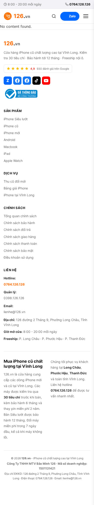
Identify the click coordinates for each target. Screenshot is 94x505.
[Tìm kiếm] (53, 16)
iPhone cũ (11, 126)
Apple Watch (13, 161)
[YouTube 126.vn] (46, 81)
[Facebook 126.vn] (17, 81)
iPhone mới (12, 133)
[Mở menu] (85, 16)
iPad (7, 154)
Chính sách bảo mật (18, 250)
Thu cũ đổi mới (15, 181)
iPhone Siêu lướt (16, 119)
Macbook (11, 147)
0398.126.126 (14, 298)
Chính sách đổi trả (17, 230)
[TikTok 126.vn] (36, 81)
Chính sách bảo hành (19, 223)
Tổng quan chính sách (20, 216)
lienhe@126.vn (14, 312)
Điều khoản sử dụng (19, 257)
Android (9, 140)
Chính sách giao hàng (20, 237)
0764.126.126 (79, 4)
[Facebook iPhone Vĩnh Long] (27, 81)
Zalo (72, 16)
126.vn (26, 458)
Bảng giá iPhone (16, 188)
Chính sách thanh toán (20, 243)
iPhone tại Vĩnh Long (19, 195)
